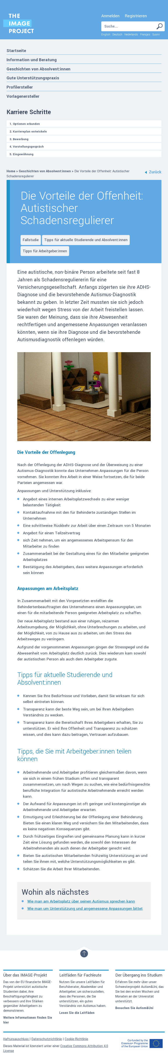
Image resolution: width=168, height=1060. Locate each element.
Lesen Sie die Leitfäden (76, 1013)
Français (145, 35)
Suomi (156, 35)
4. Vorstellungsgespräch (27, 146)
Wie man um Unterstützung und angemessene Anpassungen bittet (85, 908)
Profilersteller (20, 87)
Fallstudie (31, 239)
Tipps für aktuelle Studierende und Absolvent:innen (86, 239)
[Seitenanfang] (84, 953)
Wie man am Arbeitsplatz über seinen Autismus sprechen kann (81, 901)
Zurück (155, 172)
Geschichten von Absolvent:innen (38, 69)
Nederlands (131, 35)
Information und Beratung (32, 60)
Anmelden (110, 16)
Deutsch (117, 35)
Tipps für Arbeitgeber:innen (45, 251)
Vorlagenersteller (23, 96)
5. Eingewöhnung (21, 154)
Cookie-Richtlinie (76, 1039)
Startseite (16, 51)
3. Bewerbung (19, 139)
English (105, 35)
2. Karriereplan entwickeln (28, 131)
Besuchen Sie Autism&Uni (134, 1008)
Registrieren (136, 16)
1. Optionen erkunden (25, 124)
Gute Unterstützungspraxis (33, 78)
